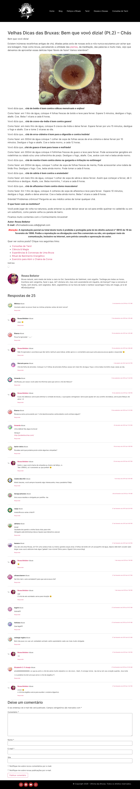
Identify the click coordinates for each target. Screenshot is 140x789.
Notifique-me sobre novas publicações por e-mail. (30, 770)
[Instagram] (21, 784)
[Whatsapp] (36, 784)
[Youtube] (31, 784)
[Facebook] (26, 784)
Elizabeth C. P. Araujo (22, 667)
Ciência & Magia (20, 249)
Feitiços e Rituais (74, 11)
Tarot (87, 11)
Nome (11, 740)
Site (9, 757)
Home (51, 11)
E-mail (11, 748)
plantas (74, 47)
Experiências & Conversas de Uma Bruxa (33, 252)
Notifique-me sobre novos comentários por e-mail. (31, 766)
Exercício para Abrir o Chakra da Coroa (32, 259)
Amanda (17, 425)
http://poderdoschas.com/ (24, 435)
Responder (17, 310)
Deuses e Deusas (101, 11)
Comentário (13, 712)
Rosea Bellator (23, 348)
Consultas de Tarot (120, 11)
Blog (60, 11)
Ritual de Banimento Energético (28, 256)
